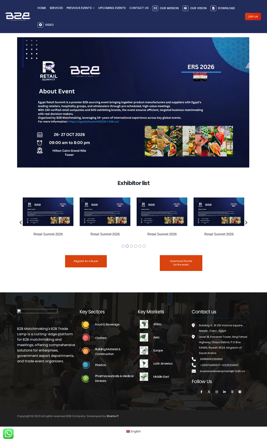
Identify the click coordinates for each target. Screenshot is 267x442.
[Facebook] (201, 392)
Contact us (139, 8)
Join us (253, 16)
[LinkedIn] (224, 392)
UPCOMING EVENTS (112, 8)
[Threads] (232, 392)
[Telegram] (240, 392)
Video (49, 25)
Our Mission (169, 8)
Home (42, 8)
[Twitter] (209, 392)
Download (226, 8)
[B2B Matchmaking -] (18, 16)
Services (56, 8)
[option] (48, 218)
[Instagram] (216, 392)
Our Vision (198, 8)
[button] (21, 223)
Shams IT (113, 416)
